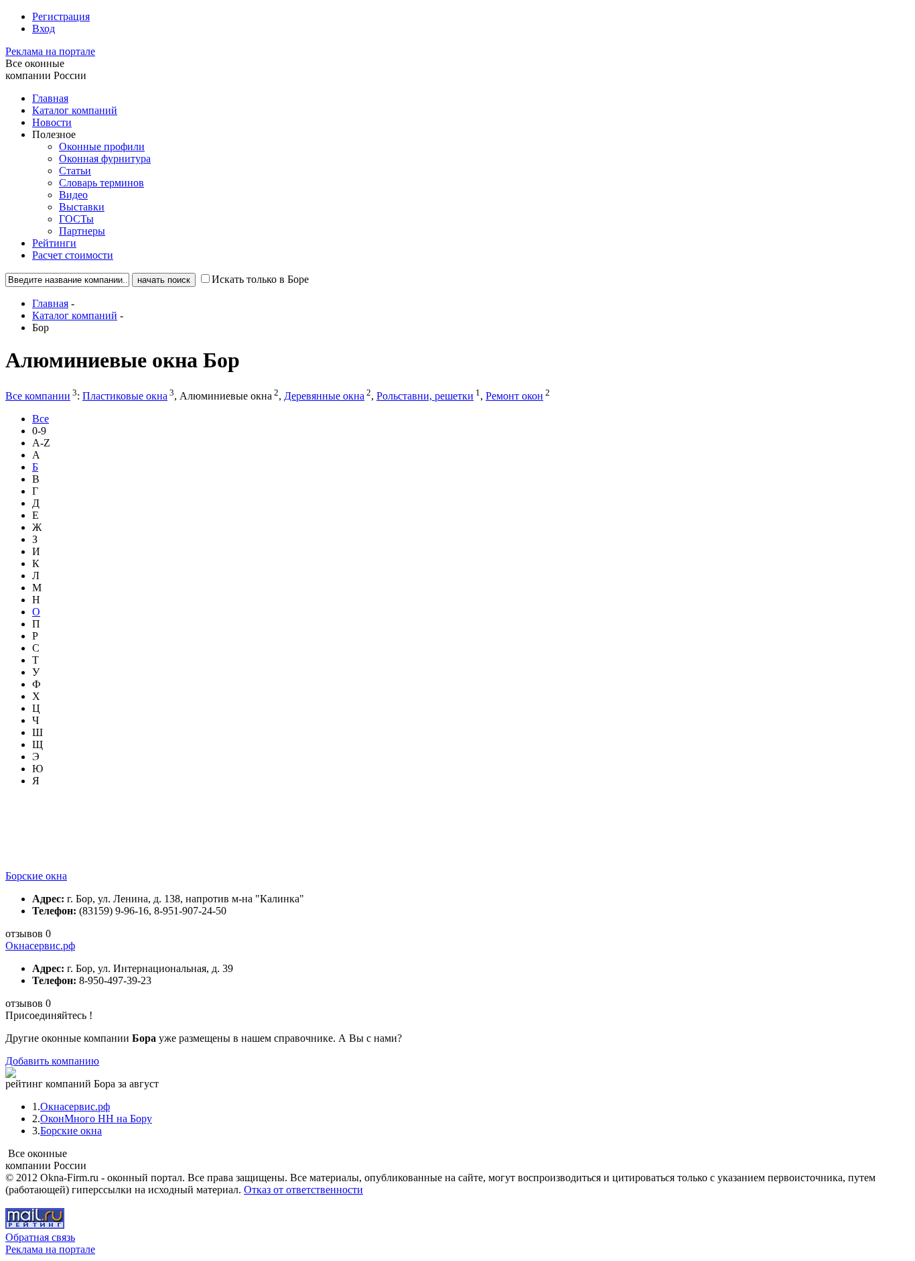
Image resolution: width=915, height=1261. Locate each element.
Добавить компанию (52, 1061)
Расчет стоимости (72, 255)
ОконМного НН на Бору (96, 1118)
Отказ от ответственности (303, 1189)
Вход (43, 28)
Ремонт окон (514, 396)
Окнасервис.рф (40, 945)
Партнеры (82, 231)
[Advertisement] (249, 840)
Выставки (81, 207)
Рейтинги (54, 243)
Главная (50, 98)
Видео (73, 194)
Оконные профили (102, 146)
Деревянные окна (324, 396)
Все (40, 418)
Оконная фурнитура (105, 158)
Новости (52, 122)
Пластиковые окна (124, 396)
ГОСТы (76, 219)
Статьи (75, 170)
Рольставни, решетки (425, 396)
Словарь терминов (101, 182)
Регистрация (61, 16)
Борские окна (36, 876)
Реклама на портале (50, 51)
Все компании (37, 396)
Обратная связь (40, 1237)
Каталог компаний (74, 110)
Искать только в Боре (260, 279)
